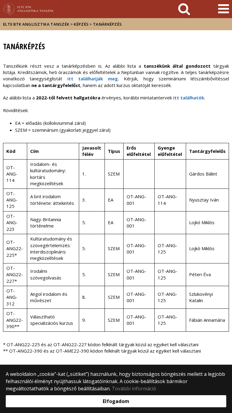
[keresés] (184, 9)
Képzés (81, 24)
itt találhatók (188, 98)
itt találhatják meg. (93, 79)
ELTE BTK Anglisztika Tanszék (36, 24)
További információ (134, 388)
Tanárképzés (107, 24)
